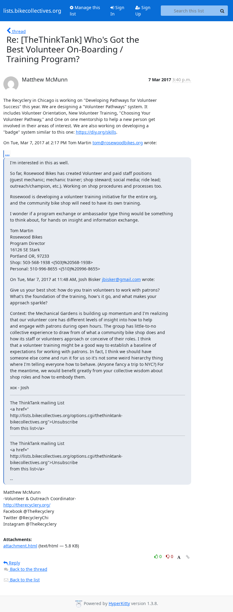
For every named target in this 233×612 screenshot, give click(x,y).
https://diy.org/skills (96, 132)
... (7, 153)
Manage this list (85, 11)
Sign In (117, 11)
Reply (14, 563)
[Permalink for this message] (187, 557)
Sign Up (142, 11)
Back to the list (24, 580)
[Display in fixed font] (179, 557)
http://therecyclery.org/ (26, 505)
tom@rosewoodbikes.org (118, 142)
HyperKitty (119, 603)
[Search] (222, 10)
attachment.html (20, 546)
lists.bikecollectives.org (32, 10)
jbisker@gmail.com (121, 279)
